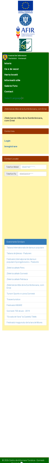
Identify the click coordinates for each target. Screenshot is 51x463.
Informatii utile (12, 80)
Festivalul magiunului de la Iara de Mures (24, 322)
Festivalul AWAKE (14, 305)
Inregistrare (10, 146)
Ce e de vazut (11, 69)
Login (7, 141)
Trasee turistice (13, 299)
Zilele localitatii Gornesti (17, 273)
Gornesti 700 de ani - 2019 (18, 311)
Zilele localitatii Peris (16, 268)
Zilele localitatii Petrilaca (17, 279)
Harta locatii (11, 74)
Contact (8, 91)
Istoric (7, 63)
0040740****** (28, 167)
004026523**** (26, 174)
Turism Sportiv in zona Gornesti (21, 294)
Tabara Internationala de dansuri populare (25, 247)
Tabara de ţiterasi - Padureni (19, 253)
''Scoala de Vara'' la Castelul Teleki (22, 317)
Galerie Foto (11, 86)
